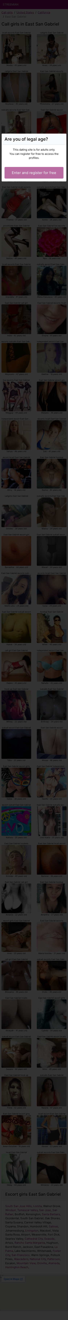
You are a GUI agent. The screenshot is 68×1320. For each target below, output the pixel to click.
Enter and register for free (34, 173)
